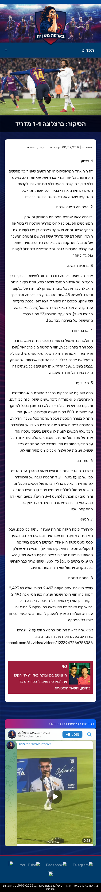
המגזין (43, 147)
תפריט (88, 50)
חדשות (31, 147)
